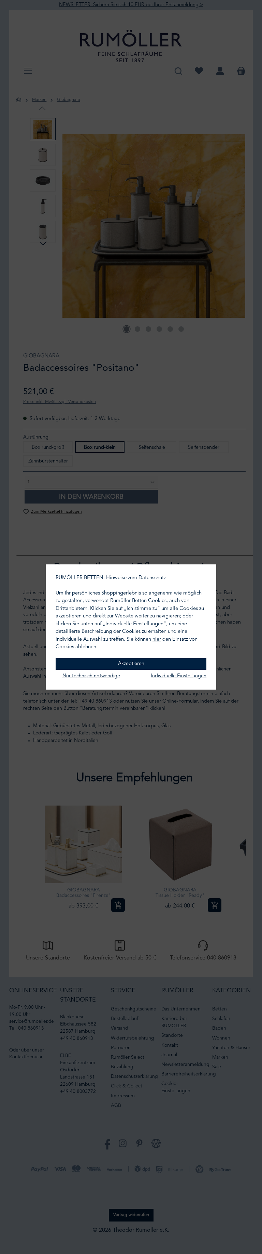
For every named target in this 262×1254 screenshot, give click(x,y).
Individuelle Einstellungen (178, 676)
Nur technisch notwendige (91, 676)
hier (156, 639)
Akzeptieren (131, 663)
